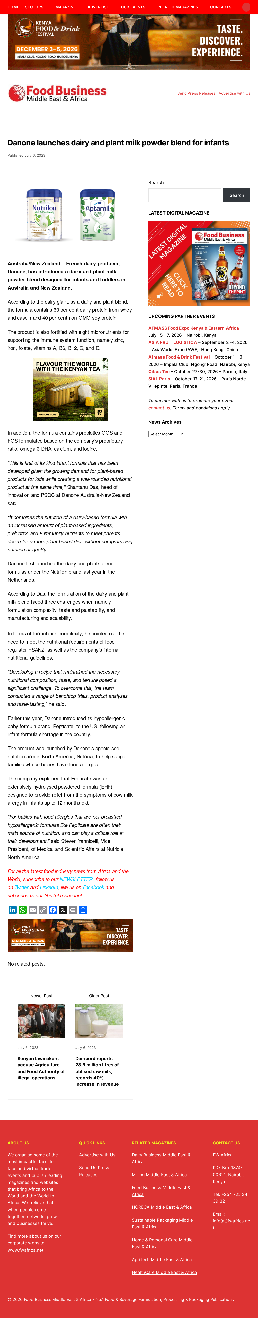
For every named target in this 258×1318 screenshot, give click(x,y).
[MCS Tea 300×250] (70, 416)
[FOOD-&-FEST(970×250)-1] (129, 67)
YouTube (54, 895)
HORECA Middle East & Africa (162, 1207)
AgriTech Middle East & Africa (162, 1259)
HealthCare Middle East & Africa (164, 1272)
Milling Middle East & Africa (159, 1174)
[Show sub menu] (46, 7)
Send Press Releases (196, 93)
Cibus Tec (159, 371)
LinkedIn (49, 887)
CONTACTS (220, 7)
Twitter (21, 887)
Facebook (93, 887)
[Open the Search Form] (246, 7)
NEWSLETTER (76, 879)
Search (156, 182)
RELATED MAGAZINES (177, 7)
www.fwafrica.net (25, 1250)
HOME (13, 7)
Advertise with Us (234, 93)
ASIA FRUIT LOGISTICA (172, 342)
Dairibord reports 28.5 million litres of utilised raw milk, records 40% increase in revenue (97, 1071)
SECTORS (34, 7)
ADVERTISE (98, 7)
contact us (159, 407)
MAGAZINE (65, 7)
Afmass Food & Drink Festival (179, 357)
